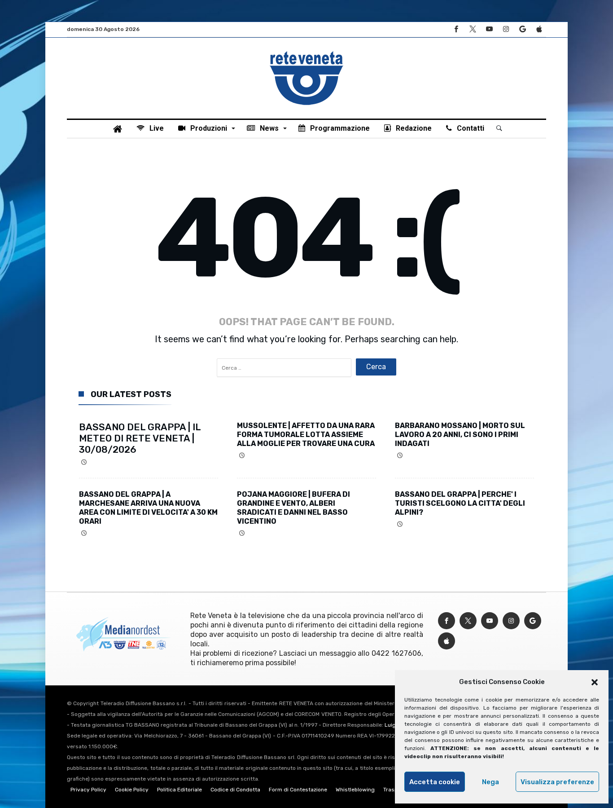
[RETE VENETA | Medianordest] (306, 51)
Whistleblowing (355, 789)
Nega (490, 782)
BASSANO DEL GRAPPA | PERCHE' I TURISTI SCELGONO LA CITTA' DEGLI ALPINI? (460, 503)
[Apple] (539, 29)
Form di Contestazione (298, 789)
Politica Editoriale (179, 789)
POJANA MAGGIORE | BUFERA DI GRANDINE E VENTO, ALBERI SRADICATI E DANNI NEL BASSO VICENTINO (293, 507)
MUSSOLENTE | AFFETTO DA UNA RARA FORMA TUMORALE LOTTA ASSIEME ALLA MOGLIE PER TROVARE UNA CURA (306, 434)
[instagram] (506, 29)
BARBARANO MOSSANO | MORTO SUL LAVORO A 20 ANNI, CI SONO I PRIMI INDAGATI (460, 434)
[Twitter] (472, 29)
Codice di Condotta (235, 789)
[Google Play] (522, 29)
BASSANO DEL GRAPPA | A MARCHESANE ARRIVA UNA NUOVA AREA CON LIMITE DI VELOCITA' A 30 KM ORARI (148, 507)
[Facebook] (456, 29)
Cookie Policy (132, 789)
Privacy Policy (88, 789)
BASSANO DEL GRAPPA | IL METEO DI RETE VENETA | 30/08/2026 (140, 438)
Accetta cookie (434, 782)
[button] (594, 682)
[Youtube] (489, 29)
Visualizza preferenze (557, 782)
